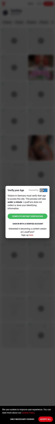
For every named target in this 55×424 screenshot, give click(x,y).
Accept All (45, 419)
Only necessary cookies (22, 419)
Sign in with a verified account (28, 224)
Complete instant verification (27, 216)
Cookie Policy (28, 412)
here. (31, 235)
